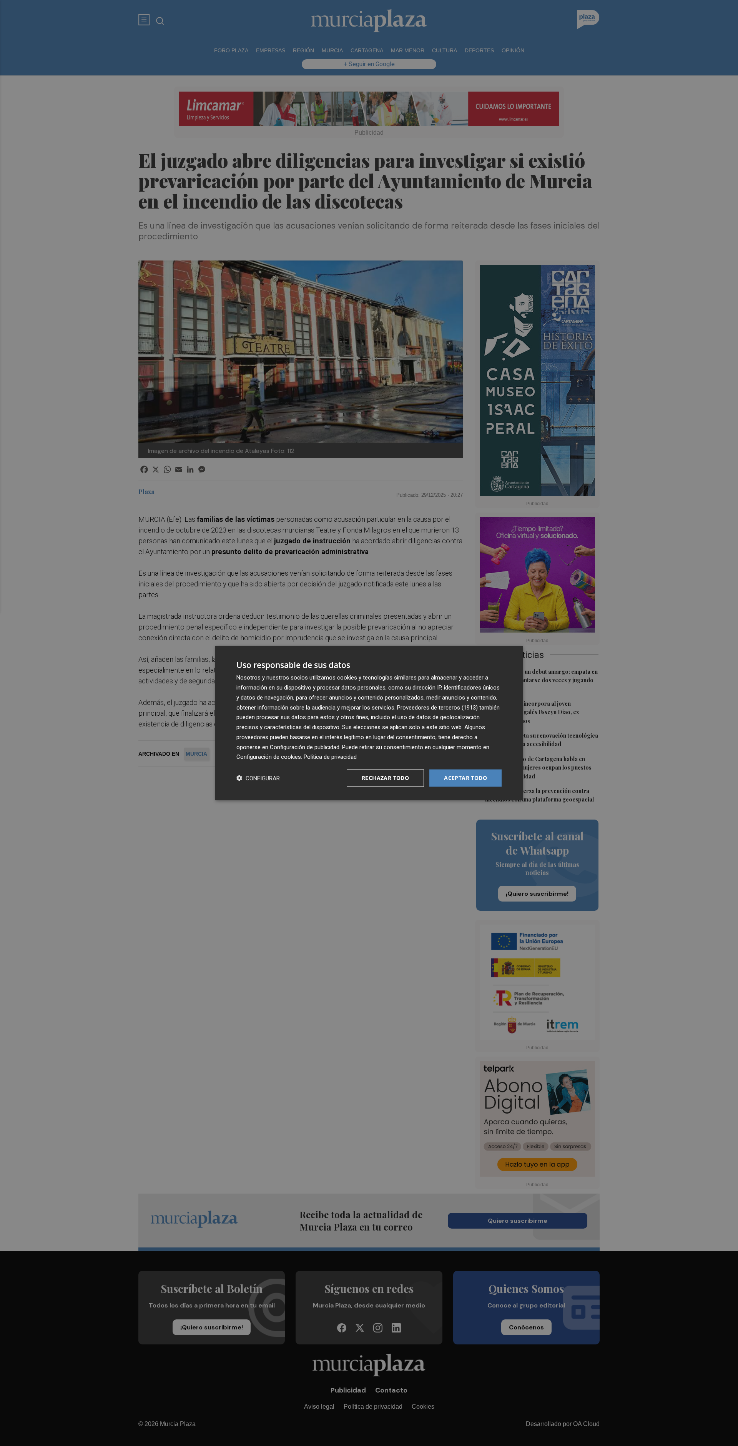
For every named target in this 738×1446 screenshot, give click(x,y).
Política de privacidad (330, 756)
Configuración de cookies (268, 756)
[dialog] (369, 723)
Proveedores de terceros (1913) (437, 707)
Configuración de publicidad (304, 746)
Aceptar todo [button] (465, 777)
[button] (258, 778)
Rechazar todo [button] (385, 777)
